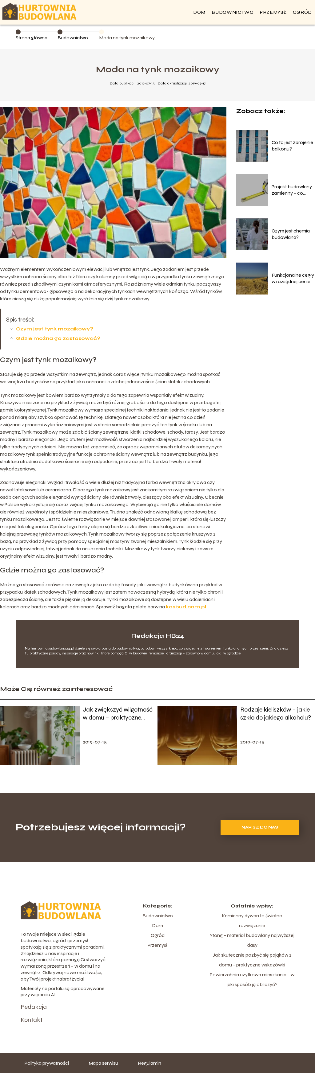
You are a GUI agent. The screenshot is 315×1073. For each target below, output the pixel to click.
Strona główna (31, 38)
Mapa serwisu (103, 1063)
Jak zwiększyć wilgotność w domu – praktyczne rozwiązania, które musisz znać (118, 714)
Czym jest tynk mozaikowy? (54, 329)
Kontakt (31, 1020)
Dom (199, 12)
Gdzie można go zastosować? (58, 338)
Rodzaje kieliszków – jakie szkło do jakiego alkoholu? (275, 713)
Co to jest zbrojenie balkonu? (292, 145)
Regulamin (149, 1063)
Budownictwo (233, 12)
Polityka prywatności (47, 1063)
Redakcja (34, 1007)
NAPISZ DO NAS (259, 827)
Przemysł (273, 12)
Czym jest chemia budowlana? (291, 234)
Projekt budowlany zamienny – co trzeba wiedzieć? (292, 190)
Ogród (302, 12)
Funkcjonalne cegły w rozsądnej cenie (293, 278)
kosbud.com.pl (186, 607)
